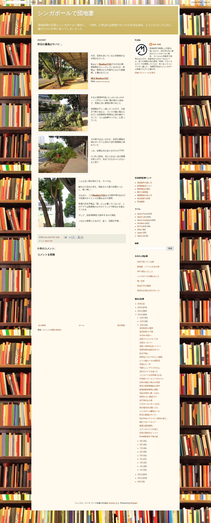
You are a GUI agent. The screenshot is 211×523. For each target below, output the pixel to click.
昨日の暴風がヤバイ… (148, 415)
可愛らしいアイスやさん (149, 368)
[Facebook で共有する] (79, 237)
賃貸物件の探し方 (144, 183)
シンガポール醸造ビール (149, 411)
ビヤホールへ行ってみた (149, 404)
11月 (142, 321)
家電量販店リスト (144, 186)
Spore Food (142, 214)
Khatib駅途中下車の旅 (148, 436)
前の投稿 (121, 325)
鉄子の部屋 (141, 226)
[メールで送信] (70, 237)
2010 (140, 482)
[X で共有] (76, 237)
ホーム (81, 325)
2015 (140, 307)
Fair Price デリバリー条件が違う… (153, 418)
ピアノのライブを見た (148, 429)
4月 (141, 459)
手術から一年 (145, 364)
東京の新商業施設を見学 (149, 386)
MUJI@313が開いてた (148, 408)
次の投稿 (42, 325)
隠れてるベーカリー (147, 422)
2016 (140, 304)
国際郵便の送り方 (144, 195)
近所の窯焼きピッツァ (148, 433)
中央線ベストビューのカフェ (151, 379)
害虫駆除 (141, 202)
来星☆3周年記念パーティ (150, 346)
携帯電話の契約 (143, 189)
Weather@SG (105, 64)
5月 (141, 455)
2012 (140, 474)
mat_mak (157, 44)
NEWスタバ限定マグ (148, 397)
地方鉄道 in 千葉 (146, 332)
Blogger (134, 503)
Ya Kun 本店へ (145, 335)
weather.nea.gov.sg (102, 81)
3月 (141, 463)
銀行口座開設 (142, 192)
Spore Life (48, 241)
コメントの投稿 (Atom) (51, 330)
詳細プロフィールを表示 (145, 73)
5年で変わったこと (145, 271)
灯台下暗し (144, 353)
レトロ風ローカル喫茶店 (149, 361)
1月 (141, 470)
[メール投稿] (65, 237)
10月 (142, 325)
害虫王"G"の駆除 (144, 286)
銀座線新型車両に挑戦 (148, 390)
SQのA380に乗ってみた (149, 393)
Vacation (140, 223)
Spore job (141, 236)
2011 (140, 478)
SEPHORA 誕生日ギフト (149, 350)
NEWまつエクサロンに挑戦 (150, 357)
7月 (141, 448)
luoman (112, 503)
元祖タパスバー (145, 343)
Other (139, 230)
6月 (141, 452)
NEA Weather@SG (99, 78)
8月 (141, 444)
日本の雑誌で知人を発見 (149, 382)
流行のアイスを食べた (148, 371)
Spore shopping (144, 220)
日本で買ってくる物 (145, 262)
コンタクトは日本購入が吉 (150, 375)
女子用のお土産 (145, 400)
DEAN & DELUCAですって (148, 291)
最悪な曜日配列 (145, 426)
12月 (142, 318)
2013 (140, 314)
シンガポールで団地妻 (66, 13)
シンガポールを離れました (148, 276)
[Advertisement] (147, 125)
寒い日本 (141, 281)
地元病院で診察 (143, 198)
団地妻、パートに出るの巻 (148, 267)
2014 (140, 311)
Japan (139, 233)
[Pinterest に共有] (82, 237)
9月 (141, 441)
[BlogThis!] (73, 237)
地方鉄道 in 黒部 (146, 328)
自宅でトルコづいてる (148, 339)
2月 (141, 466)
